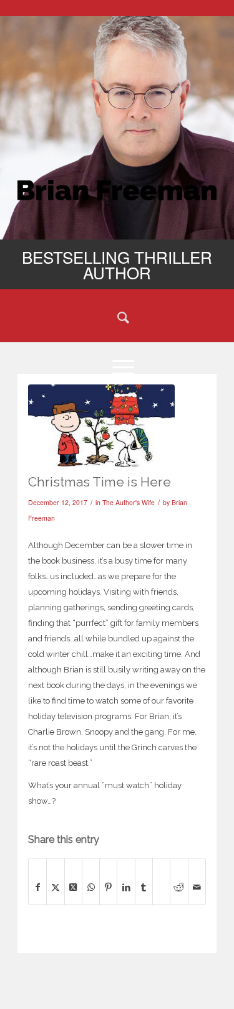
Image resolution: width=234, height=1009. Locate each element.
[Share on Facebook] (37, 887)
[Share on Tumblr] (143, 887)
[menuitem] (117, 317)
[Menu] (117, 366)
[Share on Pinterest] (108, 887)
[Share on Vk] (161, 874)
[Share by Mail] (196, 887)
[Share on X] (55, 887)
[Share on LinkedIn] (125, 887)
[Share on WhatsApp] (90, 887)
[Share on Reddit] (178, 887)
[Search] (117, 317)
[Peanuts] (101, 425)
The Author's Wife (128, 502)
